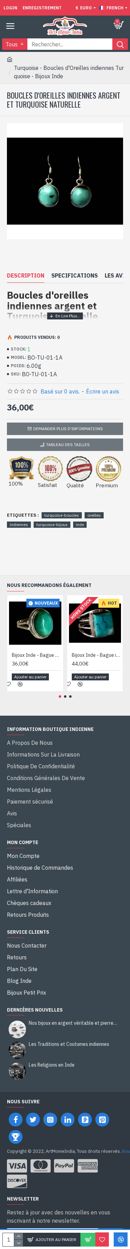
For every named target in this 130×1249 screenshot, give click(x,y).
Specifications (74, 275)
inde (80, 524)
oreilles (94, 515)
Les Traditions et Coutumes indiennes (69, 1044)
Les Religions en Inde (52, 1065)
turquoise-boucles (61, 515)
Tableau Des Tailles (68, 444)
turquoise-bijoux (52, 524)
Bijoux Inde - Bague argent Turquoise (36, 655)
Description (25, 275)
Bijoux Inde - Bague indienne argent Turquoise (96, 655)
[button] (60, 696)
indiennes (19, 524)
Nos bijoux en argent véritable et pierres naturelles (74, 1023)
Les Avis (116, 275)
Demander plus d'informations (68, 428)
